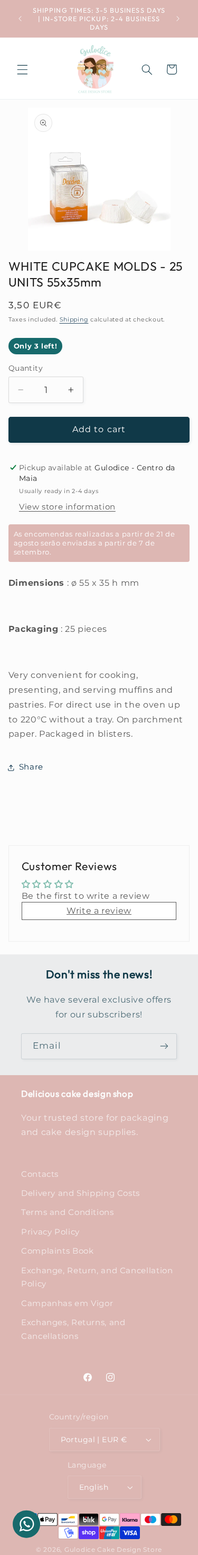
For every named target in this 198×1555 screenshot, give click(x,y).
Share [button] (31, 767)
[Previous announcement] (20, 18)
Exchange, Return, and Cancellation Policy (97, 1277)
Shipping (74, 319)
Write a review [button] (99, 911)
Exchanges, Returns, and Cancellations (73, 1329)
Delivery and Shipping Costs (80, 1193)
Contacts (40, 1174)
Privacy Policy (50, 1232)
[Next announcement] (178, 18)
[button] (22, 69)
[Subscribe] (164, 1046)
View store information (67, 507)
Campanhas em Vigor (67, 1303)
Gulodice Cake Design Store (113, 1549)
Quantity (25, 368)
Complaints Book (57, 1251)
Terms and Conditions (67, 1212)
